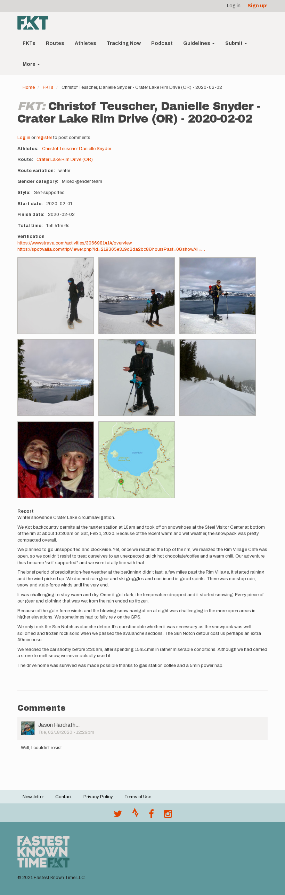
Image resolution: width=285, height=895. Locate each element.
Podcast (162, 43)
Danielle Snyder (95, 148)
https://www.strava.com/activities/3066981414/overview (74, 243)
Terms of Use (137, 796)
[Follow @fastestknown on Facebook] (151, 815)
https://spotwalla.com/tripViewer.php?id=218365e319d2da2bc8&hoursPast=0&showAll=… (111, 249)
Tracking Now (124, 43)
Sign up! (257, 5)
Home (29, 87)
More (29, 64)
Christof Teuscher (60, 148)
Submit (234, 43)
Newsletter (33, 796)
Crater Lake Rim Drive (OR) (64, 159)
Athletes (85, 43)
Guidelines (197, 43)
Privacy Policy (98, 796)
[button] (55, 295)
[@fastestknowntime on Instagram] (168, 815)
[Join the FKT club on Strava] (135, 815)
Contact (63, 796)
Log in (234, 5)
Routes (55, 43)
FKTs (29, 43)
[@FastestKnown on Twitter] (118, 815)
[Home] (35, 23)
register (44, 137)
